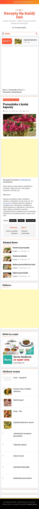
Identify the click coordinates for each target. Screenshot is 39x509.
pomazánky (7, 203)
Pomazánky (31, 220)
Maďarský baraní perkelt (22, 478)
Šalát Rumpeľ (18, 400)
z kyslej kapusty (25, 180)
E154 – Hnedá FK (19, 378)
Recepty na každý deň (19, 15)
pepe (6, 111)
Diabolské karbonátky (21, 467)
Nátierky (13, 220)
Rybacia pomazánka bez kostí (24, 264)
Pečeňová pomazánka (21, 248)
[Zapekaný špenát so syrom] (17, 42)
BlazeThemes (32, 504)
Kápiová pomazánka (20, 273)
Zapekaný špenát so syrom (23, 422)
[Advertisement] (19, 68)
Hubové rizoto (18, 456)
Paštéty (21, 220)
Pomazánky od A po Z (11, 100)
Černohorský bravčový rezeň (22, 2)
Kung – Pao (17, 411)
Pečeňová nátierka (20, 256)
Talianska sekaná (19, 445)
